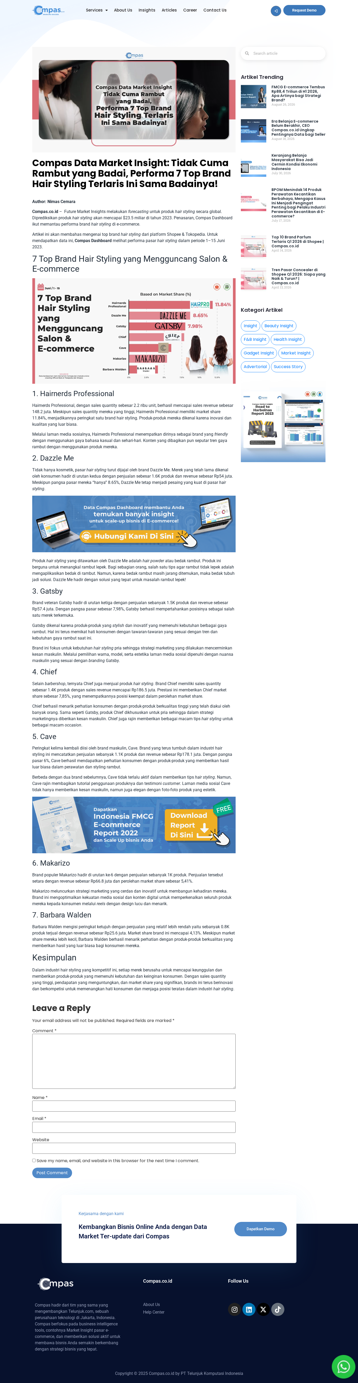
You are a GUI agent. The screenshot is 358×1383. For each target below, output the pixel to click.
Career (190, 10)
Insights (147, 10)
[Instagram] (234, 1309)
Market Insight (296, 353)
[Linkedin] (249, 1309)
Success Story (288, 367)
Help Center (153, 1312)
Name (40, 1098)
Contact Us (215, 10)
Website (40, 1140)
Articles (169, 10)
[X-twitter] (263, 1309)
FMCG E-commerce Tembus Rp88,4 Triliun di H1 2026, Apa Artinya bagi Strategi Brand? (298, 93)
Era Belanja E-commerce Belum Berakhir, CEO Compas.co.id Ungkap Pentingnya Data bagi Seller (299, 128)
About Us (123, 10)
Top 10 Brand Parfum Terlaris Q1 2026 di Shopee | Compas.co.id (298, 241)
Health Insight (288, 339)
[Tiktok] (277, 1309)
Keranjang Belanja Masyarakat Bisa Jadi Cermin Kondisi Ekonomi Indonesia (294, 162)
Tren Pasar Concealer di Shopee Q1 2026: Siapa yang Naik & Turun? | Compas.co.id (299, 276)
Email (39, 1119)
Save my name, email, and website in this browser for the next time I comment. (118, 1161)
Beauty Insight (279, 326)
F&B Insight (255, 339)
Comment (44, 1031)
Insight (250, 326)
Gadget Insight (259, 353)
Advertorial (255, 367)
